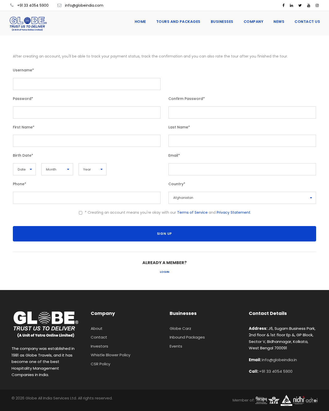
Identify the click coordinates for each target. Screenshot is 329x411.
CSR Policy (100, 364)
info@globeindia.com (84, 5)
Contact (99, 337)
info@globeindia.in (279, 359)
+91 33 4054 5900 (33, 5)
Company (253, 21)
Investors (99, 346)
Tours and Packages (178, 21)
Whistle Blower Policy (110, 355)
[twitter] (300, 5)
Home (140, 21)
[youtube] (308, 5)
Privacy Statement (233, 212)
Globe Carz (180, 328)
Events (176, 346)
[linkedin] (291, 5)
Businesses (222, 21)
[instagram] (317, 5)
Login (164, 272)
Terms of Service (192, 212)
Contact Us (307, 21)
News (278, 21)
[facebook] (283, 5)
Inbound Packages (187, 337)
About (97, 328)
